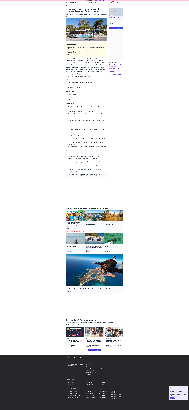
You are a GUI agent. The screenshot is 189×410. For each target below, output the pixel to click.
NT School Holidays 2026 (90, 395)
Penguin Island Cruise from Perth (93, 245)
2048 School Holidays (119, 2)
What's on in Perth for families (115, 72)
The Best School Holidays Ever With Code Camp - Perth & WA (74, 223)
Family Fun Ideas (101, 2)
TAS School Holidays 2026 (103, 393)
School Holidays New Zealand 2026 (73, 393)
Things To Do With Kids (88, 2)
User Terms (113, 368)
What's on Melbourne (70, 382)
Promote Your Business (103, 374)
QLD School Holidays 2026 (90, 397)
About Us (100, 366)
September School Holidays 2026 (72, 397)
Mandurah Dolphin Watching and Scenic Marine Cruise (93, 223)
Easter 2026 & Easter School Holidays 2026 (74, 395)
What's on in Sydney (89, 382)
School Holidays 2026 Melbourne (115, 392)
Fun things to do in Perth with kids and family (116, 71)
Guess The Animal (89, 374)
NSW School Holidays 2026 (90, 393)
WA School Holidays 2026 (103, 397)
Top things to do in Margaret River (116, 74)
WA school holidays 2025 (114, 66)
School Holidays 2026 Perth (116, 396)
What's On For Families (90, 366)
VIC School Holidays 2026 (103, 395)
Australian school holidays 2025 (115, 64)
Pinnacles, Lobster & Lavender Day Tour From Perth (113, 223)
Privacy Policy (114, 364)
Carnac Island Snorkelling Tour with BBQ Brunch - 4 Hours (74, 245)
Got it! (172, 398)
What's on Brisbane (89, 384)
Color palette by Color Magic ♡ (117, 407)
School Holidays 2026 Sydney (116, 394)
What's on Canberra (102, 384)
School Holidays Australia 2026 (72, 391)
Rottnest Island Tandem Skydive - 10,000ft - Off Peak (78, 287)
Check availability (116, 28)
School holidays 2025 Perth (114, 68)
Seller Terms (114, 366)
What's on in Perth (70, 384)
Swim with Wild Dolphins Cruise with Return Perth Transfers (113, 245)
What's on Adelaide (102, 382)
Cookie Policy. (172, 395)
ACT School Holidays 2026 (90, 391)
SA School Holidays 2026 (103, 391)
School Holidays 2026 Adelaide (116, 398)
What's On (95, 2)
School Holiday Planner (110, 2)
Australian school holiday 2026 (98, 0)
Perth (71, 5)
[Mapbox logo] (111, 15)
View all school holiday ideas (94, 350)
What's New (101, 368)
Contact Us (101, 364)
